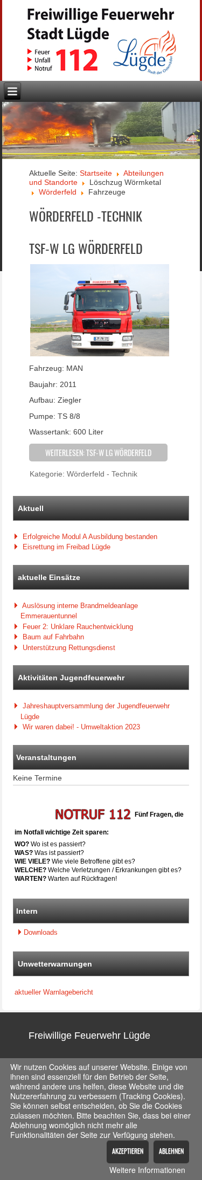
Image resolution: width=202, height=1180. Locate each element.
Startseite (96, 173)
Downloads (41, 932)
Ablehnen (171, 1150)
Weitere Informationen (147, 1169)
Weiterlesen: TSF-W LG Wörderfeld (98, 452)
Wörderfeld (57, 192)
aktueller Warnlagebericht (54, 992)
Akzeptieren (127, 1150)
